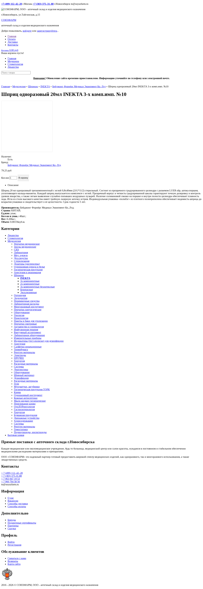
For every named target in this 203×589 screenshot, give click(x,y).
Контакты (13, 44)
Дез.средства (21, 258)
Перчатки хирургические (27, 309)
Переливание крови (25, 403)
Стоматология (15, 64)
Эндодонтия (20, 298)
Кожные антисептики (25, 398)
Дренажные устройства (26, 418)
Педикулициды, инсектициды (30, 432)
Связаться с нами (17, 558)
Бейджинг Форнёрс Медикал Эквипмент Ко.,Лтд (79, 86)
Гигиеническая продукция (28, 269)
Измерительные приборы (27, 338)
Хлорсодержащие (23, 421)
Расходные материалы (26, 363)
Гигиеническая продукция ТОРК (32, 389)
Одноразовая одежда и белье (29, 266)
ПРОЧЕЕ (19, 358)
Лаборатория (21, 252)
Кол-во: (5, 177)
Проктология (21, 318)
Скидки (12, 528)
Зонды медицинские (25, 246)
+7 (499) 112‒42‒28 (11, 4)
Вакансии (13, 500)
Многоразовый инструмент (29, 306)
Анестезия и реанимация (27, 272)
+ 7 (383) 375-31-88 (11, 476)
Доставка (13, 42)
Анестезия (19, 343)
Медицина (13, 61)
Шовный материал (24, 375)
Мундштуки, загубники (27, 386)
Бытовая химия (16, 435)
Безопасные (26, 289)
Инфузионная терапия (26, 329)
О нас (11, 498)
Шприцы (33, 86)
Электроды (20, 355)
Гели (16, 383)
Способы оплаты (17, 506)
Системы (19, 366)
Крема (17, 392)
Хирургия (19, 361)
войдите (27, 30)
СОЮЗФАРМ (8, 20)
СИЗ (16, 249)
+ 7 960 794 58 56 (10, 481)
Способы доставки (18, 503)
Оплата (12, 39)
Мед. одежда (21, 255)
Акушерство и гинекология (29, 326)
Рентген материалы (24, 352)
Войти (11, 542)
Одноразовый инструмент (28, 395)
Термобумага (21, 349)
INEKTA (45, 86)
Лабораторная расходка (26, 304)
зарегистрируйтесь (47, 30)
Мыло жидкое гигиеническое (30, 401)
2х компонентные (29, 284)
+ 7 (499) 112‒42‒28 (12, 473)
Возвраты (13, 561)
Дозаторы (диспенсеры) (27, 264)
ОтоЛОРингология (24, 406)
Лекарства (13, 67)
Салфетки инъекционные (28, 346)
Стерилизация (21, 261)
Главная (12, 36)
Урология (19, 315)
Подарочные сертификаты (22, 522)
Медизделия (19, 86)
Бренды (12, 520)
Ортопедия (20, 295)
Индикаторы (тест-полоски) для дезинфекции (39, 341)
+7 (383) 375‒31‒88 (43, 4)
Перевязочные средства (26, 301)
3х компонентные (29, 281)
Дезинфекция (21, 378)
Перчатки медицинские (27, 244)
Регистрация (14, 544)
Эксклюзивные (28, 292)
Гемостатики (21, 429)
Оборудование (22, 312)
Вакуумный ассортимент (27, 332)
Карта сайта (14, 564)
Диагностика (21, 369)
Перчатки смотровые (25, 323)
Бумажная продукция (25, 415)
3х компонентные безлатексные (37, 286)
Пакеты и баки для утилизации (31, 321)
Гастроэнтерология (24, 409)
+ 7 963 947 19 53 (10, 478)
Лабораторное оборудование (29, 335)
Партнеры (13, 525)
